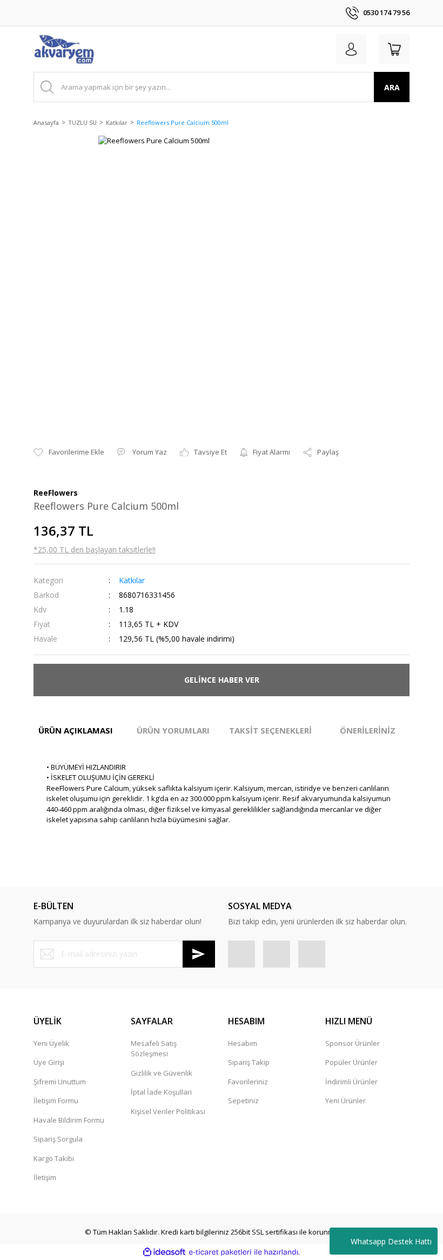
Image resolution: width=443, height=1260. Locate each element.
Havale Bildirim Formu (68, 1120)
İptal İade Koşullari (161, 1092)
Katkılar (132, 580)
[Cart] (394, 49)
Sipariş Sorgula (58, 1139)
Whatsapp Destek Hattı (391, 1241)
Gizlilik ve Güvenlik (161, 1073)
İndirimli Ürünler (351, 1081)
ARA (392, 87)
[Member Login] (351, 49)
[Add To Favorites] (68, 452)
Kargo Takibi (53, 1158)
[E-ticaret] (220, 1252)
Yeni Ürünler (345, 1100)
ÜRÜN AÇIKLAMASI (75, 730)
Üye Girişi (48, 1062)
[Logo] (63, 49)
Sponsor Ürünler (352, 1043)
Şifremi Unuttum (59, 1081)
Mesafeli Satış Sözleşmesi (154, 1048)
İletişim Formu (55, 1100)
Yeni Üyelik (51, 1043)
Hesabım (242, 1043)
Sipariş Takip (249, 1062)
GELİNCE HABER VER (221, 680)
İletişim (44, 1177)
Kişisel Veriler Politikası (168, 1111)
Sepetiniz (243, 1100)
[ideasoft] (164, 1252)
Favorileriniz (248, 1081)
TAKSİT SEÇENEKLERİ (270, 730)
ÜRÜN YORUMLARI (173, 730)
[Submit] (199, 954)
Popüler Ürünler (351, 1062)
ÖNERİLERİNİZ (367, 730)
